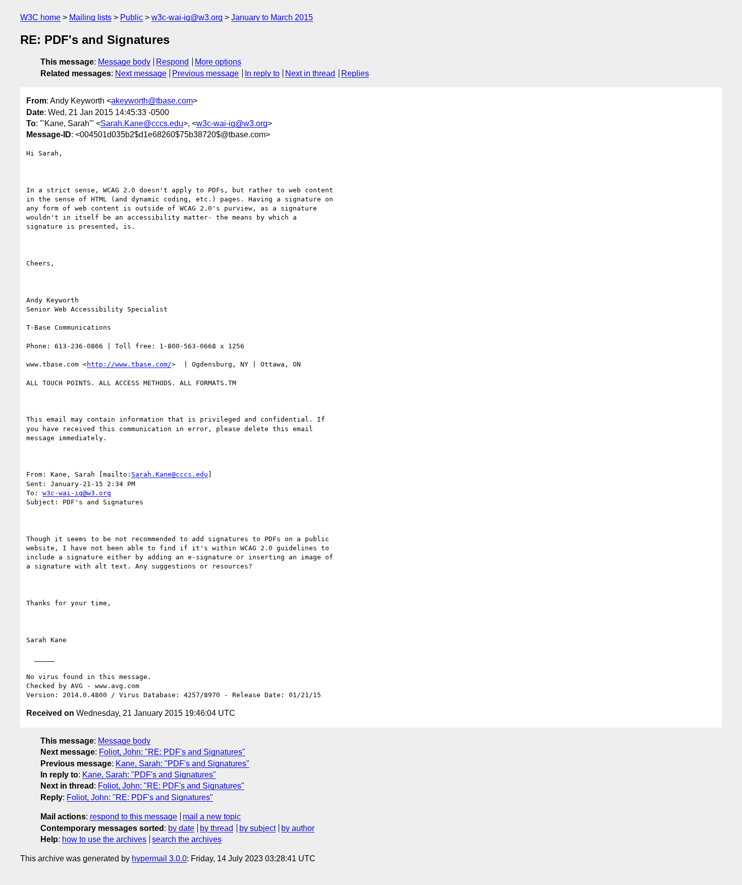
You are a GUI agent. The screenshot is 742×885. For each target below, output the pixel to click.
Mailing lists (90, 17)
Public (131, 17)
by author (297, 828)
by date (181, 828)
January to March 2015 (272, 17)
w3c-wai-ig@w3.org (187, 17)
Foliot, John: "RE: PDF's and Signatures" (172, 752)
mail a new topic (212, 816)
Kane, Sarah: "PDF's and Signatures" (182, 763)
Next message (141, 73)
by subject (257, 828)
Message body (124, 62)
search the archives (187, 839)
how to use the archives (104, 839)
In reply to (262, 73)
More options (218, 62)
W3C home (40, 17)
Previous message (205, 73)
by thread (216, 828)
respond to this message (133, 816)
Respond (172, 62)
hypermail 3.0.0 (159, 858)
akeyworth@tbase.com (152, 100)
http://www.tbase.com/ (129, 364)
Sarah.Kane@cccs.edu (141, 123)
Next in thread (310, 73)
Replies (355, 73)
